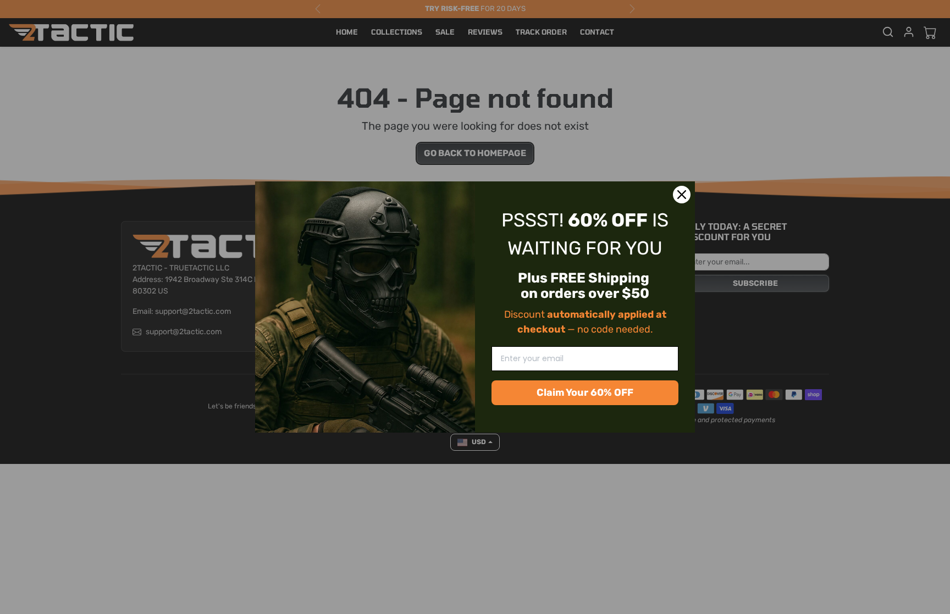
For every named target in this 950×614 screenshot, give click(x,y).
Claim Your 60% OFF (585, 392)
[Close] (682, 194)
